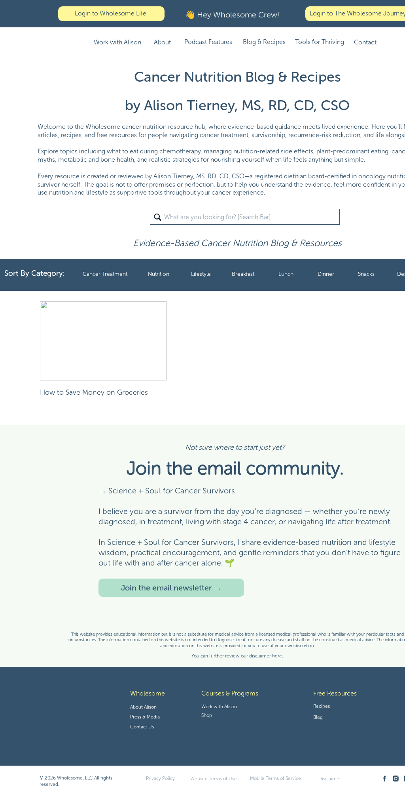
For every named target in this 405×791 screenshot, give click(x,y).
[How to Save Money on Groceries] (103, 340)
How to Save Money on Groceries (94, 392)
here (277, 656)
